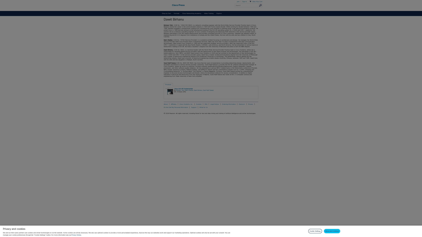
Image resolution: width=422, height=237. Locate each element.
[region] (211, 231)
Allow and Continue (332, 231)
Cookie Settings (315, 231)
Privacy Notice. (76, 235)
